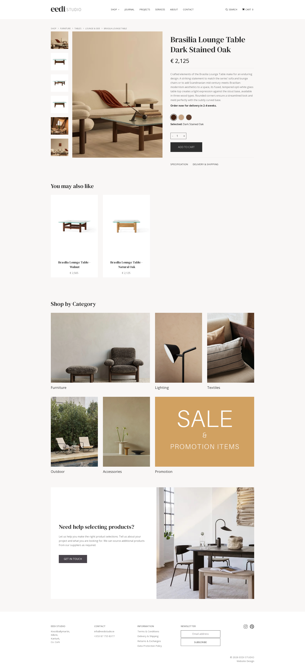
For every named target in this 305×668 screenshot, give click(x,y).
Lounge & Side (92, 28)
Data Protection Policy (149, 645)
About (174, 9)
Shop (53, 28)
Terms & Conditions (148, 631)
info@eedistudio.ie (104, 631)
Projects (144, 9)
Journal (129, 9)
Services (160, 9)
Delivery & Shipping (148, 636)
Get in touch (73, 559)
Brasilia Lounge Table (115, 28)
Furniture (65, 28)
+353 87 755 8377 (104, 636)
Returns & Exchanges (149, 641)
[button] (115, 9)
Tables (78, 28)
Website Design (245, 661)
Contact (188, 9)
